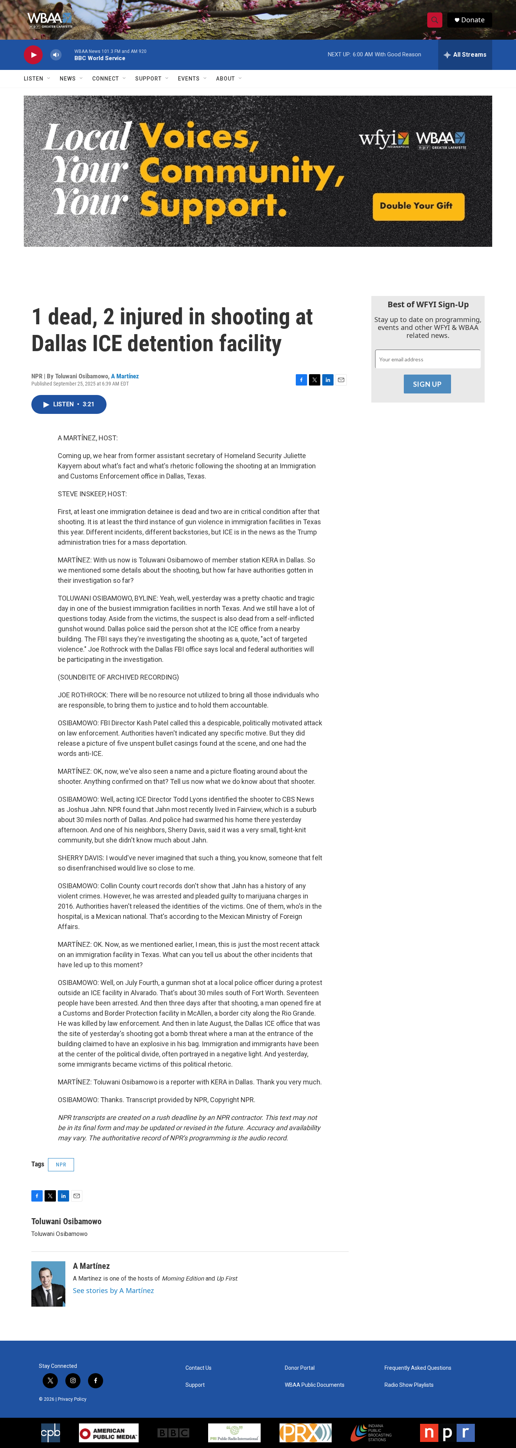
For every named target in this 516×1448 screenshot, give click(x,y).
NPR (61, 1164)
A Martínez (125, 376)
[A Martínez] (48, 1284)
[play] (33, 55)
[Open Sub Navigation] (49, 79)
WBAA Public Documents (315, 1385)
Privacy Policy (72, 1399)
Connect (105, 79)
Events (189, 79)
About (225, 79)
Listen (33, 79)
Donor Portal (300, 1368)
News (68, 79)
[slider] (68, 55)
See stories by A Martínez (113, 1290)
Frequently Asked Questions (418, 1368)
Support (148, 79)
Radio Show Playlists (409, 1385)
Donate (473, 20)
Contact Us (198, 1368)
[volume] (55, 54)
